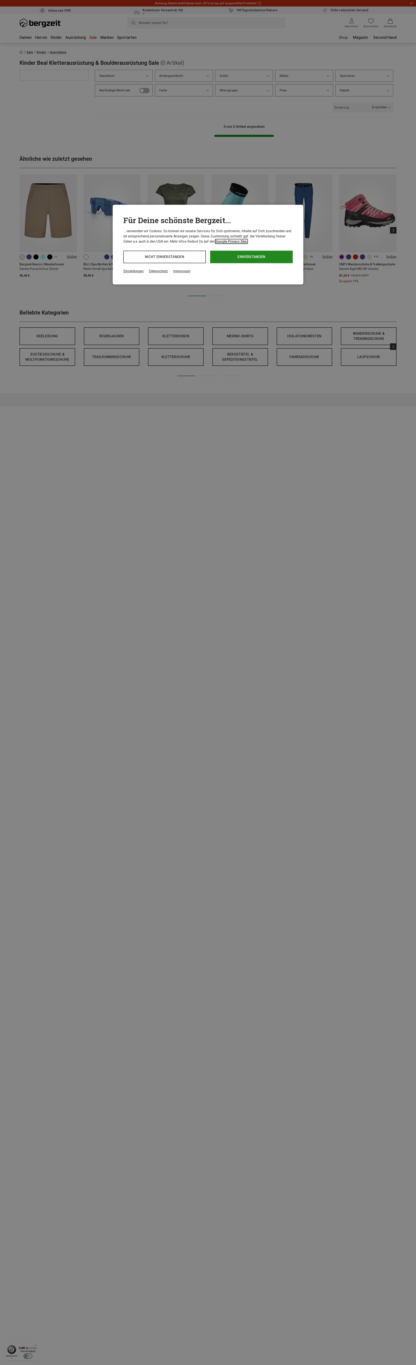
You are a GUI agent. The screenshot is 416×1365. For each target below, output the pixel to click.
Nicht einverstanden (164, 257)
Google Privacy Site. (231, 241)
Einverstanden (251, 257)
